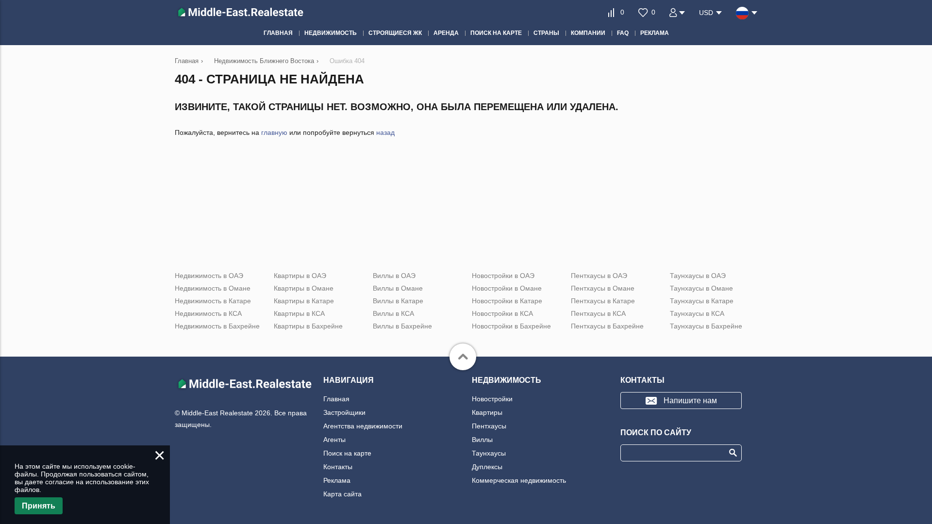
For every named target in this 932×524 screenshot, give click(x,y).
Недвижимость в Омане (212, 288)
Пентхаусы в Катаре (603, 301)
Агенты (334, 439)
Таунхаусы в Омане (701, 288)
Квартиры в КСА (299, 313)
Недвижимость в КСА (208, 313)
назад (385, 132)
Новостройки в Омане (507, 288)
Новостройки (492, 399)
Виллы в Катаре (398, 301)
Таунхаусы (489, 453)
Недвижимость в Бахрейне (217, 326)
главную (274, 132)
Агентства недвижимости (362, 426)
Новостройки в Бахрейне (511, 326)
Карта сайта (342, 494)
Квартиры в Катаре (304, 301)
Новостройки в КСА (502, 313)
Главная (336, 399)
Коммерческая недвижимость (519, 480)
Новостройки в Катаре (507, 301)
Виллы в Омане (398, 288)
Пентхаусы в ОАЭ (599, 275)
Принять (38, 506)
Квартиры (487, 412)
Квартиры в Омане (303, 288)
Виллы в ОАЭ (394, 275)
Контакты (337, 467)
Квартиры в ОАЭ (300, 275)
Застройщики (344, 412)
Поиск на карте (347, 453)
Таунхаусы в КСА (697, 313)
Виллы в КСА (393, 313)
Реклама (336, 480)
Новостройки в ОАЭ (503, 275)
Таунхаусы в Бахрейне (706, 326)
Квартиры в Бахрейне (308, 326)
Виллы (482, 439)
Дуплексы (487, 467)
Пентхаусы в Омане (602, 288)
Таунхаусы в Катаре (701, 301)
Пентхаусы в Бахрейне (607, 326)
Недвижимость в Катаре (213, 301)
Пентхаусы (489, 426)
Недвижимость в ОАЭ (209, 275)
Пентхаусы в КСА (598, 313)
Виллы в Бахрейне (402, 326)
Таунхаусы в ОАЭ (698, 275)
